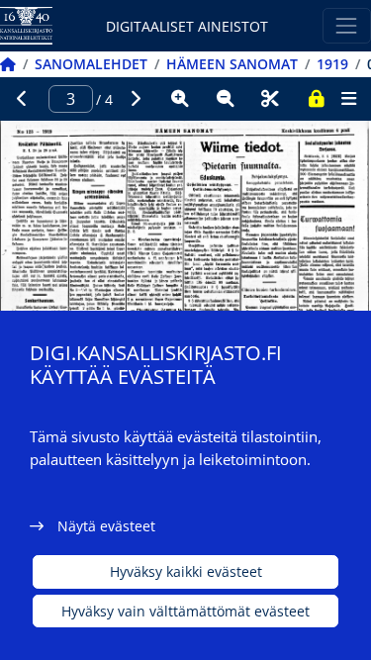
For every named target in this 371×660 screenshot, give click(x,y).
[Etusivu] (8, 63)
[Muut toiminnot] (348, 99)
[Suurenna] (180, 99)
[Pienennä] (225, 99)
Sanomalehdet (91, 63)
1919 (332, 63)
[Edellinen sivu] (23, 99)
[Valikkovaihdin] (347, 25)
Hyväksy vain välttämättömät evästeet (185, 611)
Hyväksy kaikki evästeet (186, 571)
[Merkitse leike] (270, 99)
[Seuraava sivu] (135, 99)
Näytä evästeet (106, 526)
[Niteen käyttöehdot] (315, 99)
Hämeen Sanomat (232, 63)
